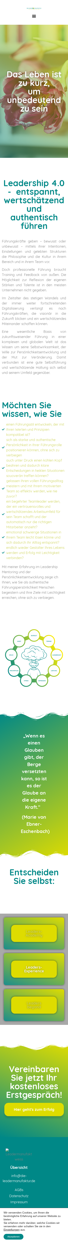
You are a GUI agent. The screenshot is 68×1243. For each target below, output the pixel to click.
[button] (34, 16)
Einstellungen (12, 1229)
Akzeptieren (13, 1236)
